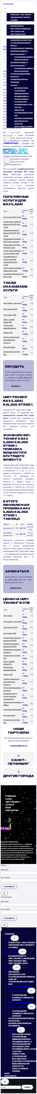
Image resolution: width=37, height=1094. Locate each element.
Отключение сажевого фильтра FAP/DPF (24, 58)
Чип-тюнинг (8, 616)
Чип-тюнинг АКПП (17, 34)
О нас (9, 799)
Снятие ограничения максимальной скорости (11, 340)
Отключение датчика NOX (23, 114)
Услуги (10, 804)
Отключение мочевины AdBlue (20, 44)
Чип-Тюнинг (13, 801)
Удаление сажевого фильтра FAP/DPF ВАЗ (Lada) (11, 233)
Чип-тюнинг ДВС (17, 31)
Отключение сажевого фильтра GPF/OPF (24, 70)
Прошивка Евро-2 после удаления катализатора (10, 696)
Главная (12, 8)
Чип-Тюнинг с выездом (20, 28)
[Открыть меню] (4, 165)
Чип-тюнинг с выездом (12, 303)
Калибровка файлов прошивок (19, 80)
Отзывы (13, 20)
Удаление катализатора (21, 40)
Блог (11, 129)
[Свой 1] (10, 828)
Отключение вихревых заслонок (20, 75)
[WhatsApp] (6, 828)
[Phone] (1, 828)
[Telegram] (3, 828)
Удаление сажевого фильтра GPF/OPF (19, 1004)
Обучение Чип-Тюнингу (20, 17)
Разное (12, 1030)
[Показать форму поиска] (7, 138)
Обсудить (15, 386)
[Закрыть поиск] (5, 1082)
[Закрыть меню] (1, 929)
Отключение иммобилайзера (21, 92)
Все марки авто (17, 26)
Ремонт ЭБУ (19, 110)
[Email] (8, 828)
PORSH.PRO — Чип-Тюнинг (20, 14)
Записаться (15, 588)
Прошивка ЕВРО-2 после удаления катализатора (21, 99)
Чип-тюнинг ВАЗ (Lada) (12, 217)
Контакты (13, 132)
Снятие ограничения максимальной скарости (23, 121)
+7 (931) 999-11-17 (11, 143)
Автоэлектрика (21, 88)
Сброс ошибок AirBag (23, 126)
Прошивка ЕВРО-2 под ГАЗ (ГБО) (23, 106)
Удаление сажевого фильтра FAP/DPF (19, 988)
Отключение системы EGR (21, 48)
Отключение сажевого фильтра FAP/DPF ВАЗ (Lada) (12, 224)
